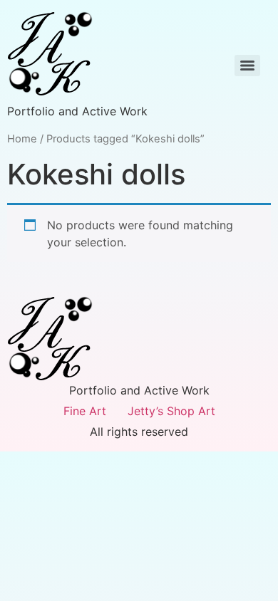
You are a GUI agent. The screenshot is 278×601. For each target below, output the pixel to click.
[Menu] (247, 65)
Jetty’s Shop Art (171, 411)
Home (22, 138)
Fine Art (84, 411)
